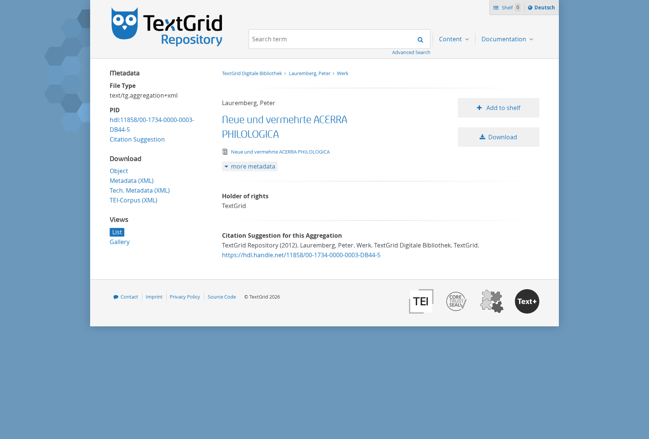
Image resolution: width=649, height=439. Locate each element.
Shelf (510, 7)
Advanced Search (411, 52)
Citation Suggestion (137, 139)
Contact (129, 296)
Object (119, 171)
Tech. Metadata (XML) (140, 190)
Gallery (120, 242)
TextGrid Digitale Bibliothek (252, 73)
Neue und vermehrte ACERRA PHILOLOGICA (280, 151)
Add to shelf (502, 108)
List (117, 232)
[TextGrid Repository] (167, 10)
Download (502, 137)
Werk (343, 73)
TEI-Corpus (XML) (133, 200)
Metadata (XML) (132, 181)
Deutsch (545, 9)
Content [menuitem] (451, 39)
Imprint (154, 296)
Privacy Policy (185, 296)
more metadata (253, 166)
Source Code (222, 296)
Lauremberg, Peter (310, 73)
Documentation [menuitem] (504, 39)
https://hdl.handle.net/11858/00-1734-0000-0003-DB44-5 (301, 255)
